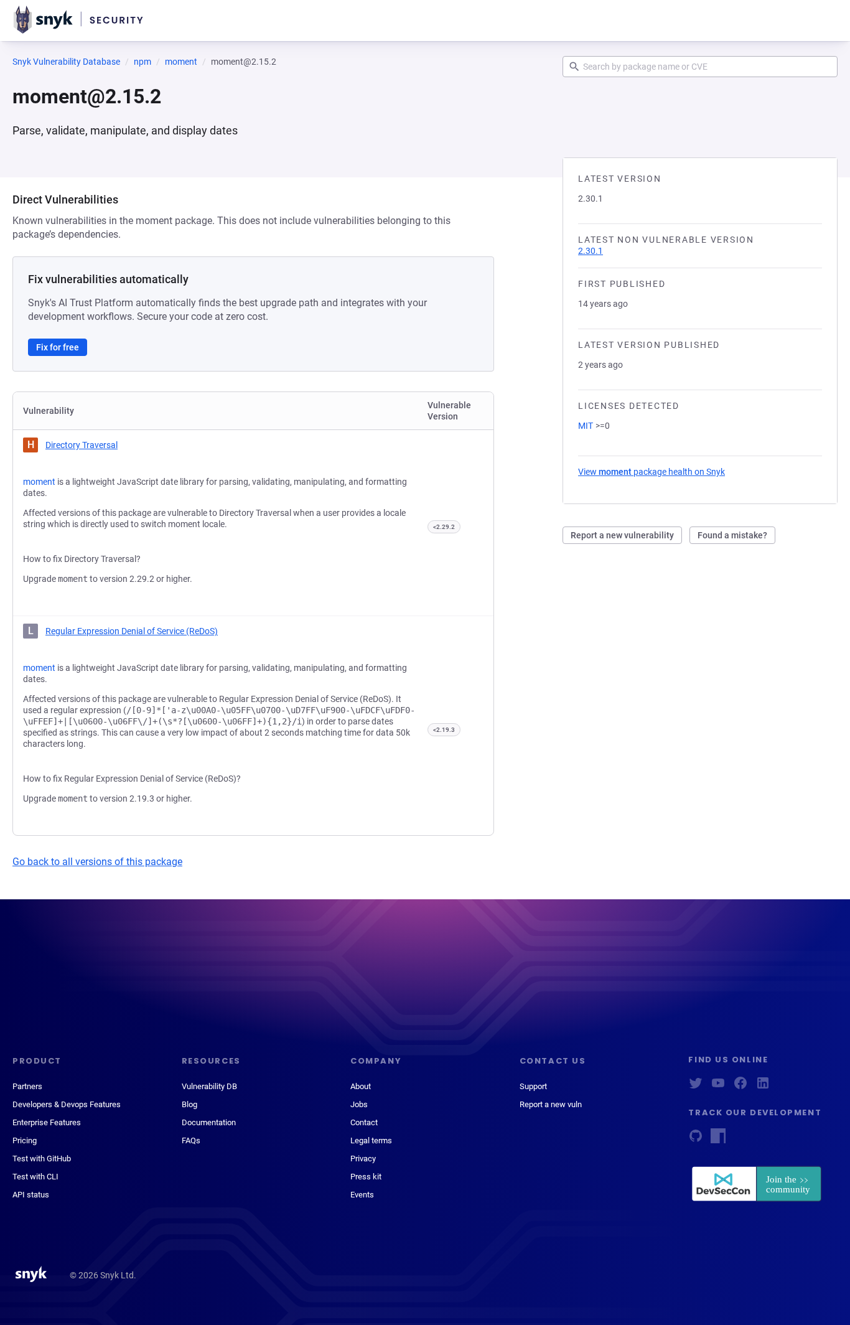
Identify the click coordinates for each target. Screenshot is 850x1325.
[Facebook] (740, 1087)
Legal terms (371, 1140)
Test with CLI (35, 1176)
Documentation (209, 1122)
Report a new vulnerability (622, 535)
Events (362, 1194)
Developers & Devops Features (66, 1104)
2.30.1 (590, 251)
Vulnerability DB (209, 1086)
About (360, 1086)
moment (181, 62)
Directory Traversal (81, 445)
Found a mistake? (732, 535)
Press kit (365, 1176)
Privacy (363, 1158)
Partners (27, 1086)
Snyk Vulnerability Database (66, 62)
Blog (189, 1104)
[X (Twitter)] (695, 1087)
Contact (364, 1122)
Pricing (24, 1140)
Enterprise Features (46, 1122)
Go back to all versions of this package (97, 862)
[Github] (695, 1140)
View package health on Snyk (651, 472)
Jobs (359, 1104)
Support (533, 1086)
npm (142, 62)
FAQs (191, 1140)
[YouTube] (718, 1087)
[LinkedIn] (762, 1087)
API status (30, 1194)
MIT (585, 426)
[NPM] (718, 1140)
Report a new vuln (551, 1104)
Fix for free (57, 347)
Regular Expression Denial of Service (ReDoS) (131, 631)
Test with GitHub (41, 1158)
